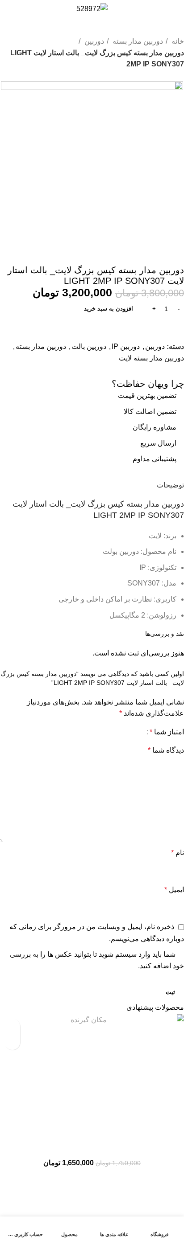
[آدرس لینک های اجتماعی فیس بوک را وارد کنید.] (176, 370)
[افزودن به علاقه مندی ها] (12, 1026)
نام (177, 852)
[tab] (170, 484)
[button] (12, 1042)
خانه (177, 41)
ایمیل (174, 889)
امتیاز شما (167, 732)
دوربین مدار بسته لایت (151, 358)
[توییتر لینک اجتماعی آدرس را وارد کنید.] (164, 370)
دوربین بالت (88, 346)
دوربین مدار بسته (137, 41)
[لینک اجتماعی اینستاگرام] (153, 370)
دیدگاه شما (166, 750)
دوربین (93, 41)
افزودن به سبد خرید (108, 308)
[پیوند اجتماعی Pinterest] (129, 370)
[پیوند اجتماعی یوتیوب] (141, 370)
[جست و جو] (163, 9)
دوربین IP (126, 346)
